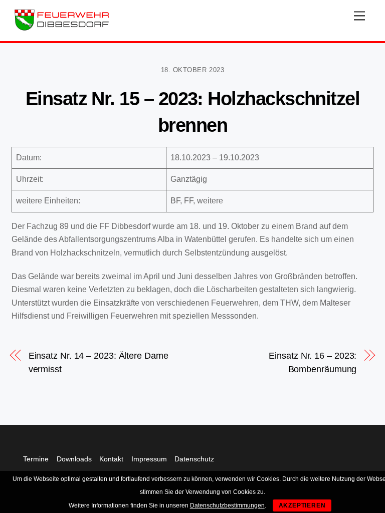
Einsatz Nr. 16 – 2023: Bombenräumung (312, 362)
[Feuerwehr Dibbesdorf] (62, 28)
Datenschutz (194, 459)
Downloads (74, 459)
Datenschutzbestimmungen (227, 505)
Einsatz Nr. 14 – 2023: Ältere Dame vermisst (98, 362)
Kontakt (111, 459)
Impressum (149, 459)
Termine (36, 459)
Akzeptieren (302, 505)
